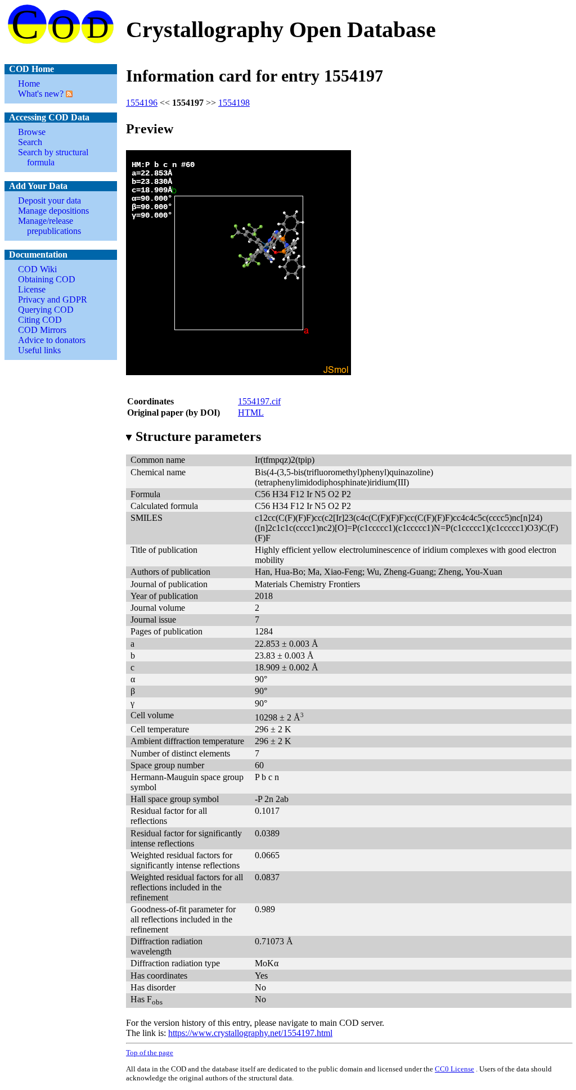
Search (30, 142)
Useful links (39, 350)
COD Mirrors (42, 330)
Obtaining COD (46, 279)
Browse (32, 132)
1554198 (234, 102)
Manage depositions (53, 210)
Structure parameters (198, 436)
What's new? (41, 93)
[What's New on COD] (68, 93)
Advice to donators (52, 340)
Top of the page (149, 1052)
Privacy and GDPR (52, 299)
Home (29, 83)
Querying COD (46, 309)
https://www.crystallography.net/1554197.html (250, 1033)
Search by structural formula (53, 157)
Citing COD (40, 320)
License (32, 289)
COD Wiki (37, 269)
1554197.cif (259, 401)
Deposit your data (49, 200)
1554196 (142, 102)
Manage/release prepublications (49, 226)
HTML (251, 412)
